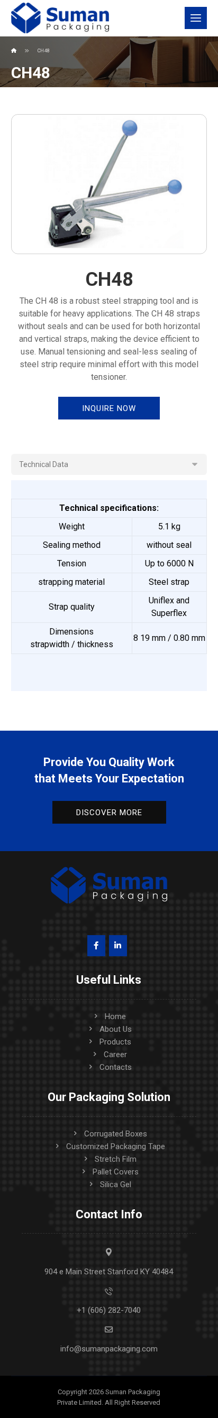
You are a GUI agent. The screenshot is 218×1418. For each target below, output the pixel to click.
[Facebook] (96, 945)
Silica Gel (115, 1184)
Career (115, 1054)
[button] (196, 18)
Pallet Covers (116, 1172)
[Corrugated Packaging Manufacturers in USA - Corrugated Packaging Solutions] (60, 18)
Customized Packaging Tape (115, 1146)
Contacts (115, 1067)
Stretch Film (116, 1159)
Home (115, 1016)
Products (115, 1042)
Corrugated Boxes (115, 1134)
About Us (115, 1029)
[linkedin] (118, 945)
